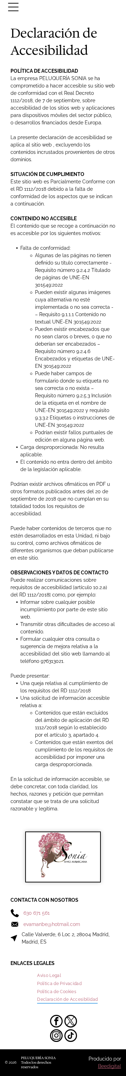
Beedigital (109, 1066)
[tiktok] (70, 1036)
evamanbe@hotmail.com (51, 924)
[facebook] (56, 1022)
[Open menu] (13, 7)
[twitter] (70, 1022)
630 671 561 (36, 913)
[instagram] (56, 1036)
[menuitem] (49, 976)
